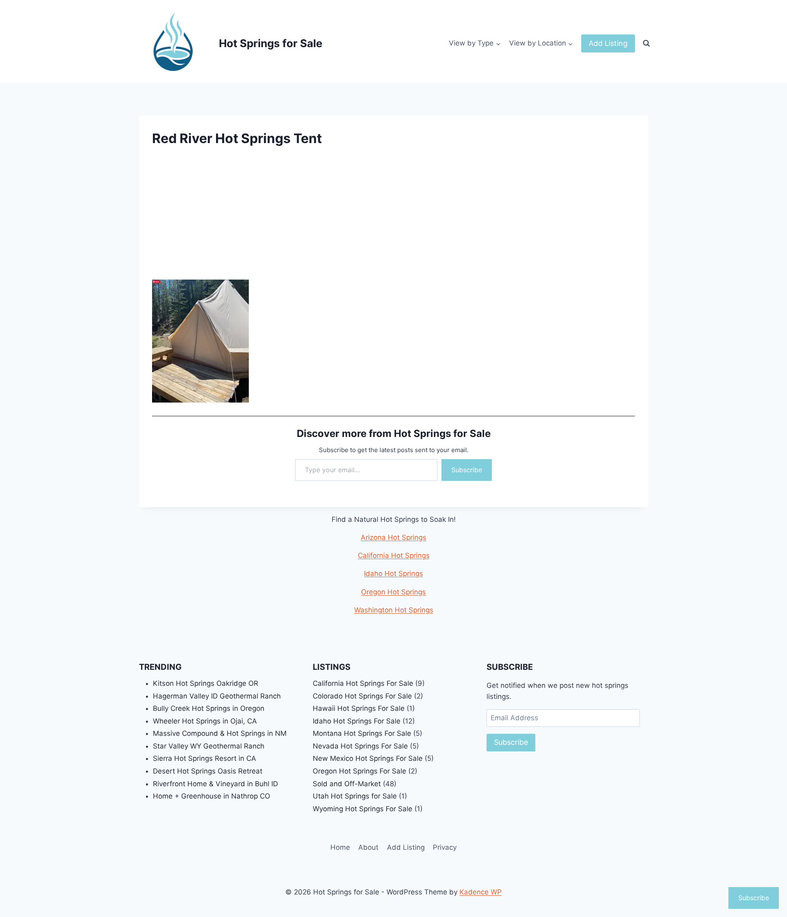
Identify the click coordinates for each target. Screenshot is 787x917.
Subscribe (466, 470)
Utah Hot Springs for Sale (355, 796)
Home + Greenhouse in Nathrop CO (211, 796)
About (368, 847)
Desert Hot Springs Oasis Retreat (207, 771)
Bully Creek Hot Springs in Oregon (208, 708)
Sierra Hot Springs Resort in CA (204, 758)
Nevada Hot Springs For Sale (360, 746)
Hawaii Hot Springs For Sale (359, 708)
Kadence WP (480, 892)
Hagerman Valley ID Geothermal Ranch (217, 696)
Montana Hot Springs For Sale (362, 733)
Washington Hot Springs (393, 610)
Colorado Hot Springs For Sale (362, 696)
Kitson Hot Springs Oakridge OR (205, 683)
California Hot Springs (394, 555)
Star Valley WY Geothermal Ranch (208, 746)
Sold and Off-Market (347, 784)
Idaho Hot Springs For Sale (356, 721)
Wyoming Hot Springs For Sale (362, 809)
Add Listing (608, 43)
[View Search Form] (646, 43)
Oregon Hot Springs (393, 592)
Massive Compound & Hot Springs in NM (220, 733)
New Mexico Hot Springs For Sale (368, 758)
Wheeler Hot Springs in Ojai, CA (205, 721)
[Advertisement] (393, 219)
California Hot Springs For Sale (363, 683)
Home (340, 847)
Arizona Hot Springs (393, 537)
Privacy (445, 847)
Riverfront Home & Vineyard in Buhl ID (215, 784)
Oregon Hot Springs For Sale (359, 771)
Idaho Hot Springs (393, 573)
